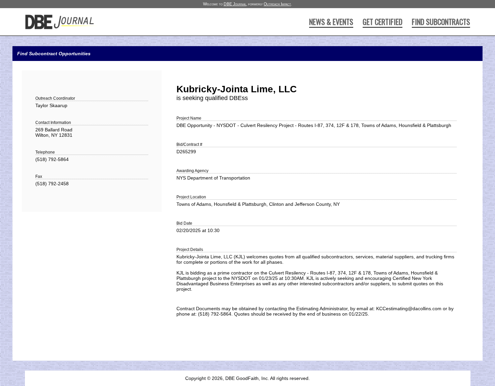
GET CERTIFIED (382, 21)
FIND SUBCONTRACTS (441, 21)
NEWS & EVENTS (331, 21)
